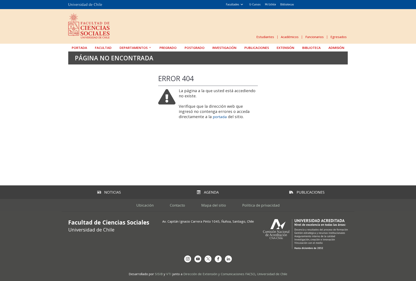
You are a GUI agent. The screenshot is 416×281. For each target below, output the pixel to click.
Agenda (211, 192)
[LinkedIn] (228, 258)
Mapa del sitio (213, 205)
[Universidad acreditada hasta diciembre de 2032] (305, 234)
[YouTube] (197, 258)
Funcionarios (314, 37)
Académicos (290, 37)
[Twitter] (208, 258)
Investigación (224, 47)
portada (220, 116)
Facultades (232, 4)
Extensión (285, 47)
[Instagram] (187, 258)
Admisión (336, 47)
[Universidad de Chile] (85, 4)
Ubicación (145, 205)
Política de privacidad (261, 205)
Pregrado (168, 47)
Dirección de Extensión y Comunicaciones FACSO (219, 274)
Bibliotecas (287, 4)
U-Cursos (255, 4)
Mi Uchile (270, 4)
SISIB (159, 274)
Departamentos (134, 47)
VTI (168, 274)
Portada (79, 47)
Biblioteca (311, 47)
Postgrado (195, 47)
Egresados (338, 37)
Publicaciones (256, 47)
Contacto (177, 205)
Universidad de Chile (272, 274)
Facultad (103, 47)
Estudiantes (265, 37)
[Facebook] (218, 258)
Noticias (112, 192)
